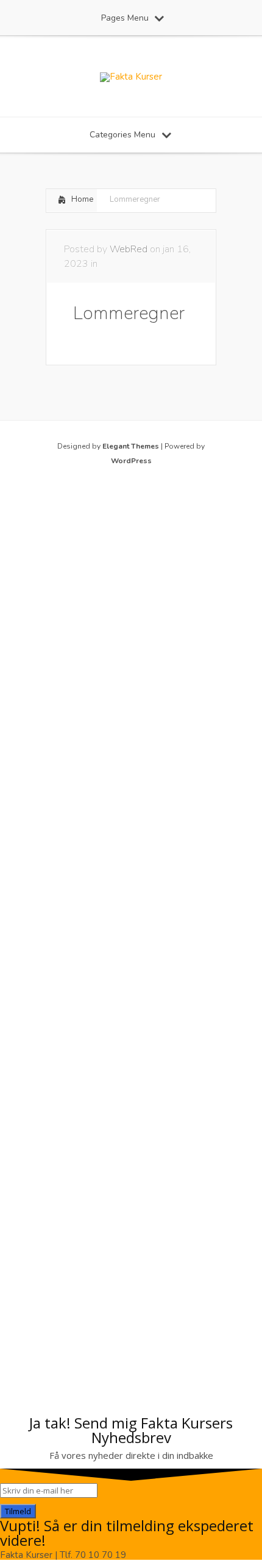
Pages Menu (125, 18)
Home (82, 199)
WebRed (128, 249)
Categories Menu (122, 134)
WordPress (131, 461)
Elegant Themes (130, 446)
